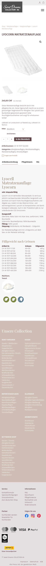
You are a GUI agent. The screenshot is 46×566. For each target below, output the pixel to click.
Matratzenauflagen (10, 394)
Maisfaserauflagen (9, 407)
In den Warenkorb (23, 139)
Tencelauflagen (7, 412)
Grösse (4, 129)
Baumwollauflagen (9, 400)
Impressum (24, 562)
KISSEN (27, 340)
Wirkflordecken (7, 373)
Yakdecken (6, 380)
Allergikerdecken (8, 443)
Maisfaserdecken (8, 370)
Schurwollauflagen (9, 410)
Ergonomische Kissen (33, 348)
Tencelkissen (29, 361)
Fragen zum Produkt (10, 155)
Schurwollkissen (31, 358)
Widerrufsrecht (30, 505)
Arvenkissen (29, 363)
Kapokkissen (29, 356)
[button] (40, 42)
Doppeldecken (7, 348)
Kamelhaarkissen (31, 353)
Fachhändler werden (9, 515)
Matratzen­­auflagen (12, 26)
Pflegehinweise (30, 497)
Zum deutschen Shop (10, 500)
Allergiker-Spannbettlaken (34, 400)
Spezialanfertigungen (10, 495)
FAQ (26, 493)
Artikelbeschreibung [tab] (10, 162)
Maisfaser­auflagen (32, 149)
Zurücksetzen (11, 134)
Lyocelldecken (7, 368)
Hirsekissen (29, 351)
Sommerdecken (7, 356)
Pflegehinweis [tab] (27, 162)
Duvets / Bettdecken (9, 343)
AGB (41, 562)
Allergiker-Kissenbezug (33, 405)
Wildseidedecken (8, 378)
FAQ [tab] (37, 162)
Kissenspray (29, 365)
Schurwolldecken (8, 375)
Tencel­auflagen (22, 152)
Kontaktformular (8, 493)
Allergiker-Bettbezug (32, 403)
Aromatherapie (31, 417)
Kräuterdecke (30, 428)
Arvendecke (29, 423)
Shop (3, 26)
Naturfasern (29, 495)
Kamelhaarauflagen (9, 403)
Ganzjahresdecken (9, 446)
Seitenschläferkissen (33, 343)
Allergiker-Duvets (8, 351)
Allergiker (29, 394)
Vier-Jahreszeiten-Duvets (11, 353)
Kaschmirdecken (8, 365)
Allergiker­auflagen (25, 26)
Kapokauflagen (7, 405)
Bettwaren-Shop (9, 437)
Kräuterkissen (30, 426)
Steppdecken (7, 346)
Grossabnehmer (8, 497)
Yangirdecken (7, 383)
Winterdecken (7, 358)
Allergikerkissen (31, 346)
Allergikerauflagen (8, 398)
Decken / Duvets (8, 441)
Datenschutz (34, 562)
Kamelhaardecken (8, 361)
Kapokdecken (7, 363)
